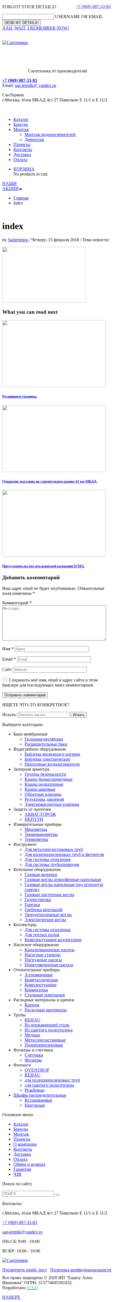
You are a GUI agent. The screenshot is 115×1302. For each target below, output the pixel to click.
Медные (32, 1035)
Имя (8, 648)
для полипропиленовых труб (52, 1080)
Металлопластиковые (45, 1040)
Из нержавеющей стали (47, 1025)
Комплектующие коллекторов (53, 939)
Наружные (35, 1105)
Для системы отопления (47, 859)
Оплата (20, 159)
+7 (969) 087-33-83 (93, 6)
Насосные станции (43, 954)
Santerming (18, 239)
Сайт (7, 669)
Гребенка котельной (44, 909)
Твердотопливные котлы (48, 914)
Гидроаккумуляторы (44, 739)
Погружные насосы (43, 959)
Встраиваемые (38, 1100)
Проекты (21, 144)
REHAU (32, 1020)
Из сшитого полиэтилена (49, 1030)
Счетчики (34, 1055)
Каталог (21, 119)
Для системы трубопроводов (52, 864)
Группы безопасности (45, 774)
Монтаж (21, 129)
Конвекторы (36, 989)
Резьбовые (34, 1090)
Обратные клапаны (43, 794)
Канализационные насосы (50, 949)
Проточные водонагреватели (52, 764)
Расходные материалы (46, 1009)
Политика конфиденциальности (80, 1269)
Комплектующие (41, 984)
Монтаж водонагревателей (50, 134)
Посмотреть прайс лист (24, 1269)
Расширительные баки (46, 744)
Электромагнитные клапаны (52, 804)
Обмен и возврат (29, 1164)
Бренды (20, 124)
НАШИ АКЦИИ (10, 186)
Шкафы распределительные (39, 1095)
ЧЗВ (17, 1174)
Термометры (36, 839)
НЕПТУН (34, 819)
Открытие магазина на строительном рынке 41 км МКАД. (49, 481)
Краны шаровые (40, 789)
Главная (20, 198)
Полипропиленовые (44, 1045)
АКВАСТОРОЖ (40, 814)
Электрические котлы (45, 919)
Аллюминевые (39, 974)
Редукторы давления (44, 799)
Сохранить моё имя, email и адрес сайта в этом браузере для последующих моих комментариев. (50, 682)
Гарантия (22, 1169)
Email (9, 659)
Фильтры (33, 1060)
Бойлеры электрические (47, 759)
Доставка (22, 154)
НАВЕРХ (11, 1297)
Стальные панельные (45, 994)
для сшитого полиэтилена (49, 1085)
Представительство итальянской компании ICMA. (43, 566)
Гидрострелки (38, 899)
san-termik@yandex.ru (22, 1232)
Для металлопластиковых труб (54, 849)
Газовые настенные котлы (49, 894)
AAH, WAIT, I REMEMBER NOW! (35, 28)
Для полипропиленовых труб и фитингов (64, 854)
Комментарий (17, 602)
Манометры (36, 829)
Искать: (9, 714)
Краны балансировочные (49, 779)
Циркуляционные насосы (49, 964)
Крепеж (32, 1004)
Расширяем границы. (19, 396)
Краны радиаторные (44, 784)
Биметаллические (41, 979)
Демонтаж (34, 139)
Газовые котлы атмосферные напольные (63, 879)
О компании (25, 1144)
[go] (57, 1195)
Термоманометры (41, 834)
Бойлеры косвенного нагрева (52, 754)
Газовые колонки (41, 874)
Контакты (22, 149)
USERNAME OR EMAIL (79, 16)
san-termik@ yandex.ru (35, 85)
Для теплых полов (42, 934)
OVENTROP (37, 1070)
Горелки (32, 904)
